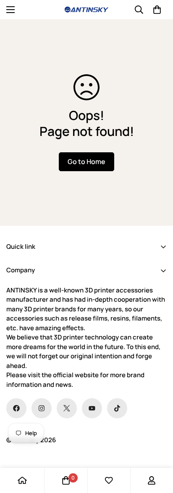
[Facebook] (16, 408)
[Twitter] (67, 408)
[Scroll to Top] (157, 448)
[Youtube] (92, 408)
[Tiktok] (117, 408)
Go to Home (86, 161)
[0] (157, 9)
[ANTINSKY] (86, 9)
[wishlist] (109, 480)
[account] (151, 480)
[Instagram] (41, 408)
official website (76, 374)
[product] (22, 480)
